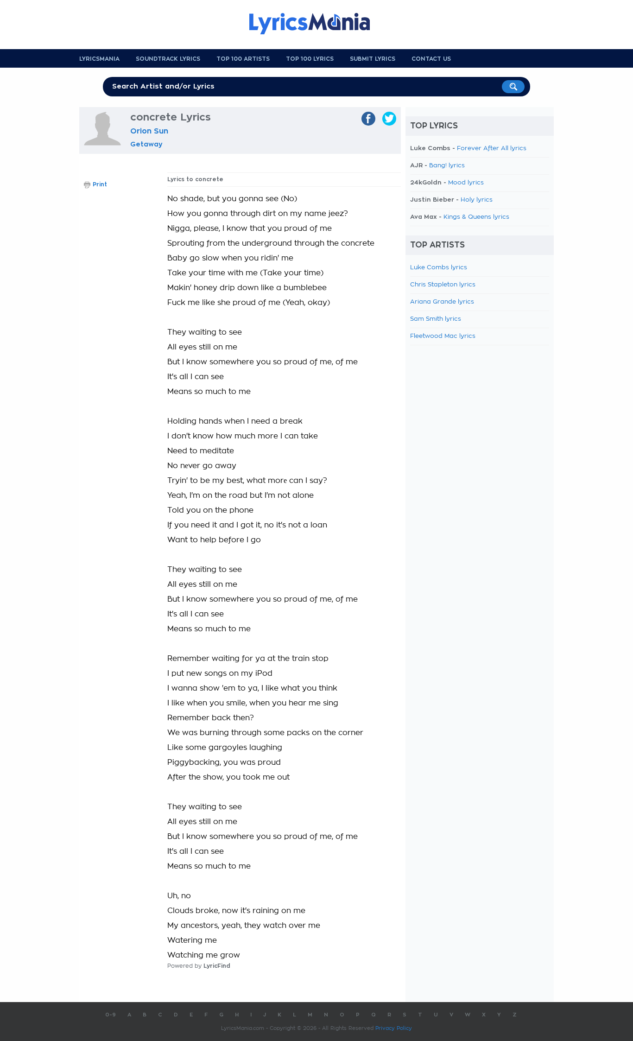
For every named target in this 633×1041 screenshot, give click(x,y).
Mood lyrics (466, 183)
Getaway (146, 144)
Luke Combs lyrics (438, 268)
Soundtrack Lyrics (168, 59)
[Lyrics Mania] (316, 23)
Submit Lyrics (372, 59)
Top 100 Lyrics (310, 59)
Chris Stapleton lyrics (442, 285)
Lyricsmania (99, 59)
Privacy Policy (393, 1028)
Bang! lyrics (447, 166)
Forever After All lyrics (491, 149)
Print (100, 184)
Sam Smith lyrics (435, 319)
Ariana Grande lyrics (442, 302)
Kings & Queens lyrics (476, 217)
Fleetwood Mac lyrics (442, 336)
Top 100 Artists (243, 59)
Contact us (431, 59)
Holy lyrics (477, 200)
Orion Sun (149, 131)
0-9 (110, 1014)
